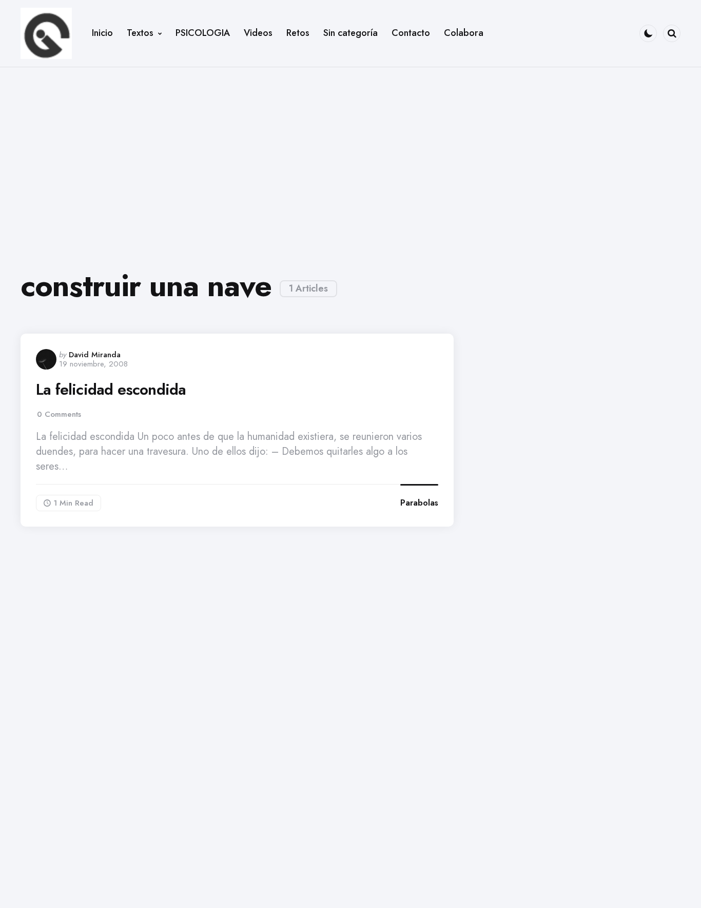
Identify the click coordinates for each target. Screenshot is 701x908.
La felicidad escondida (111, 389)
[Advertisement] (350, 160)
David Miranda (95, 354)
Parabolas (419, 503)
